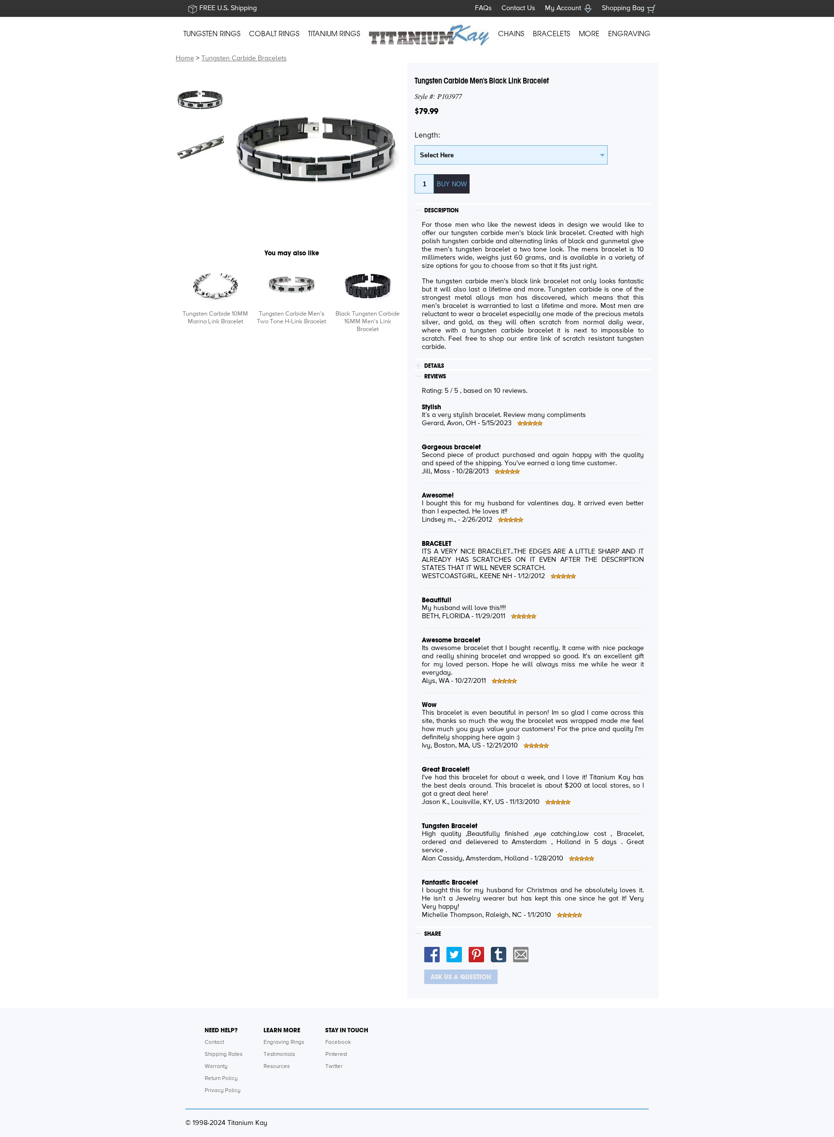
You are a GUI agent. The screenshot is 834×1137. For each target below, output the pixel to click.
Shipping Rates (223, 1054)
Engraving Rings (284, 1042)
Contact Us (518, 8)
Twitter (334, 1066)
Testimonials (279, 1054)
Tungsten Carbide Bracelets (244, 58)
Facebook (338, 1042)
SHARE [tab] (432, 933)
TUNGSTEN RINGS (211, 33)
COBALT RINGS (274, 33)
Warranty (216, 1066)
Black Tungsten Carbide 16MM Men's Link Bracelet (367, 322)
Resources (277, 1066)
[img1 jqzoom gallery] (200, 99)
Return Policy (221, 1079)
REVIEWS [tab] (435, 376)
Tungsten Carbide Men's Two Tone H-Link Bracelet (291, 318)
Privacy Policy (222, 1091)
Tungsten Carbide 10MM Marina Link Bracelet (215, 318)
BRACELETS (551, 33)
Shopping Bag (623, 8)
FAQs (483, 8)
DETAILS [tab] (434, 365)
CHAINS (511, 33)
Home (185, 58)
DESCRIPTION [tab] (441, 210)
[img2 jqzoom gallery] (200, 147)
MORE (589, 33)
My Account (563, 8)
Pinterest (336, 1054)
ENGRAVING (629, 33)
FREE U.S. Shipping (228, 8)
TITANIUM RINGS (334, 33)
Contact (214, 1042)
